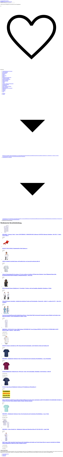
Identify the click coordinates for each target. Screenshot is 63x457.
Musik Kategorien (5, 87)
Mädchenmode (34, 155)
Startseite (3, 93)
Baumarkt (3, 73)
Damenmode (26, 155)
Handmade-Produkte (5, 84)
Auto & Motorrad (5, 72)
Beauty (3, 74)
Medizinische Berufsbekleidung (31, 218)
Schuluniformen (43, 218)
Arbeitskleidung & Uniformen (16, 155)
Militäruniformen (38, 218)
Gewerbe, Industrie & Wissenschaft (7, 83)
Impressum (4, 455)
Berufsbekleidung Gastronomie (21, 218)
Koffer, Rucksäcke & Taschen (10, 156)
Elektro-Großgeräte (5, 80)
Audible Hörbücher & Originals (7, 71)
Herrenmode (30, 155)
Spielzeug (3, 90)
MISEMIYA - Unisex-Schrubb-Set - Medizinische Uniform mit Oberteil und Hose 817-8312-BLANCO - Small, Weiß (25, 429)
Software (3, 89)
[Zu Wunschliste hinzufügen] (2, 238)
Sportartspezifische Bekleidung (20, 156)
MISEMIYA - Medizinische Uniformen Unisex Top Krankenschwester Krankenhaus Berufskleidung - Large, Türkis (25, 413)
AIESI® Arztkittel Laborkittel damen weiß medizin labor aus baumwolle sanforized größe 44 (21, 261)
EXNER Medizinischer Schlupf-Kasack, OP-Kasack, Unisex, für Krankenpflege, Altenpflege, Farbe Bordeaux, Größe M (26, 371)
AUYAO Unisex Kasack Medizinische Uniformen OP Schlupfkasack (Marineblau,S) (19, 386)
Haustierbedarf (4, 85)
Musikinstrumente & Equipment (7, 88)
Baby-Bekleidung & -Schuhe (45, 155)
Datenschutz (4, 454)
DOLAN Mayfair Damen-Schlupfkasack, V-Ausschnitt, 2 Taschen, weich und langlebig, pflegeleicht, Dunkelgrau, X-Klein (26, 288)
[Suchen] (0, 6)
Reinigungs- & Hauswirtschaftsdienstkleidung (12, 219)
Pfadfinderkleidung (49, 218)
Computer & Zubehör (5, 78)
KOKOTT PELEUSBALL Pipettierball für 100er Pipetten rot (14, 248)
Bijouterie (22, 155)
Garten (3, 82)
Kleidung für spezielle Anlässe (7, 155)
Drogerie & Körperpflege (6, 79)
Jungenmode (39, 155)
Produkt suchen (2, 2)
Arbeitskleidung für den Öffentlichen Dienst (9, 218)
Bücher (3, 76)
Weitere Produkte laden (4, 450)
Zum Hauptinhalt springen (4, 0)
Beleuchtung (4, 75)
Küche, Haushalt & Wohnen (6, 86)
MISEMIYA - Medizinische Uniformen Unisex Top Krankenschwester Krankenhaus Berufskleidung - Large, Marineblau (26, 358)
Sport (3, 91)
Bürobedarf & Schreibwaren (6, 77)
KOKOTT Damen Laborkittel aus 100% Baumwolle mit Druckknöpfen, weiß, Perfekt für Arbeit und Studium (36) (25, 345)
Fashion (3, 81)
